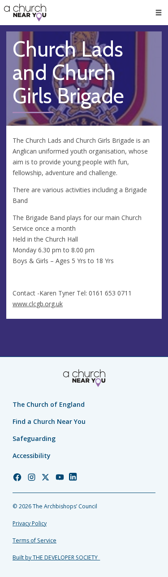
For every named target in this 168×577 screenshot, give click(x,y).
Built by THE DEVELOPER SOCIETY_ (56, 557)
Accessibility (32, 455)
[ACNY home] (25, 12)
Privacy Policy (30, 523)
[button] (158, 12)
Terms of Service (34, 540)
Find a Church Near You (49, 421)
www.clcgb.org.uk (38, 304)
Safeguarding (34, 438)
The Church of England (49, 404)
